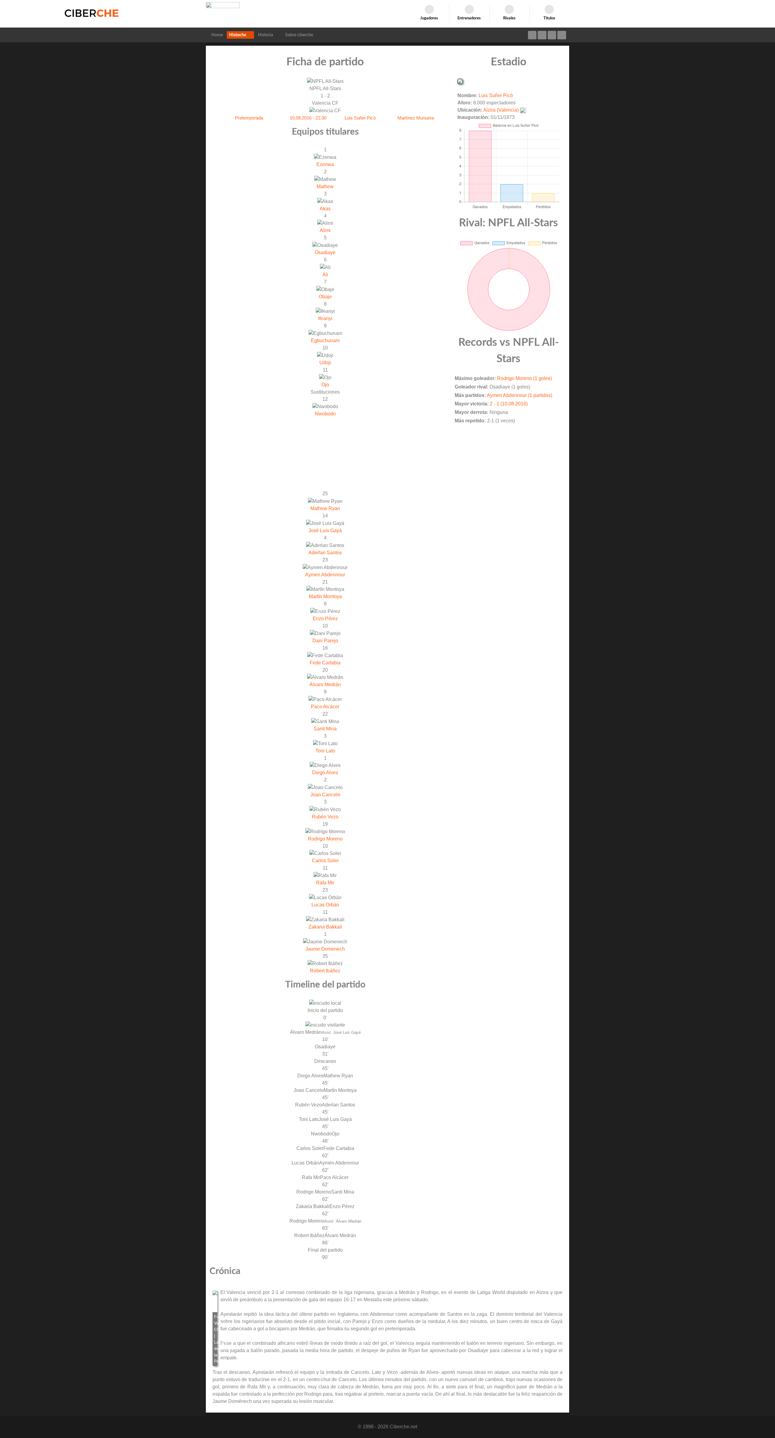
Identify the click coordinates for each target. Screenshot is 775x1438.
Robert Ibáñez (325, 970)
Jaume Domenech (325, 949)
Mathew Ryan (325, 508)
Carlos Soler (325, 860)
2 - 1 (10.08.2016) (509, 403)
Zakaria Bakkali (325, 926)
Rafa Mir (325, 882)
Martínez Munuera (415, 117)
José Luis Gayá (325, 530)
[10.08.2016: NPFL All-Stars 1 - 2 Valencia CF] (215, 1328)
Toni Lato (325, 750)
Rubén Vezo (325, 816)
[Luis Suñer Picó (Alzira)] (460, 81)
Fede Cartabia (325, 662)
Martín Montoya (325, 596)
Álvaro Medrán (325, 684)
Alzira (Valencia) (501, 110)
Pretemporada (249, 117)
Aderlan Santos (325, 552)
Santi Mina (325, 728)
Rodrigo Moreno (325, 838)
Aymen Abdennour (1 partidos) (519, 395)
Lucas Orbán (325, 904)
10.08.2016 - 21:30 (308, 117)
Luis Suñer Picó (360, 117)
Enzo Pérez (325, 618)
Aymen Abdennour (325, 574)
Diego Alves (325, 772)
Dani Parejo (325, 640)
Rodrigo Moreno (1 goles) (524, 378)
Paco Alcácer (325, 706)
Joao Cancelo (325, 794)
